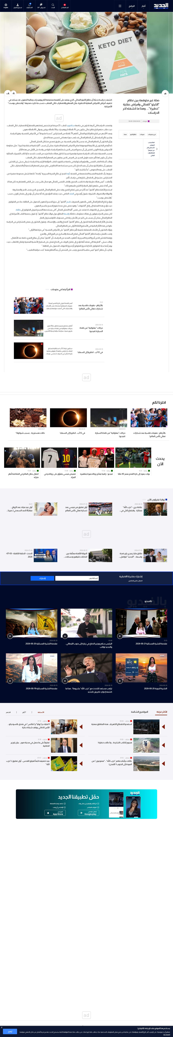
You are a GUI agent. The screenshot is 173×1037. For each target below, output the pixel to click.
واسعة (66, 214)
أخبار (143, 6)
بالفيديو (148, 601)
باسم (68, 202)
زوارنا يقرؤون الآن (156, 499)
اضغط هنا (166, 1034)
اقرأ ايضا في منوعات (60, 289)
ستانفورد (71, 125)
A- (13, 93)
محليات (127, 721)
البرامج (132, 6)
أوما (68, 173)
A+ (7, 93)
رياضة (145, 471)
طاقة (18, 210)
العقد (71, 194)
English (6, 8)
